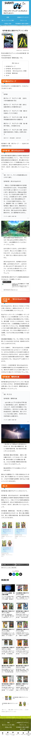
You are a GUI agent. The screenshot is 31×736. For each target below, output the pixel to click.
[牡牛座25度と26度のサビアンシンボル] (21, 525)
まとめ (7, 75)
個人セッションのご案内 (8, 724)
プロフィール (22, 724)
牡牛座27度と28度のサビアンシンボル (7, 549)
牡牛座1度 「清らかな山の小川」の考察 (16, 71)
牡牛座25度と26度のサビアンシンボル (20, 531)
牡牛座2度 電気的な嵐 (11, 73)
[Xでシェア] (10, 574)
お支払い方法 (8, 727)
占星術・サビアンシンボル (8, 564)
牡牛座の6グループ (10, 66)
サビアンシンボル (7, 567)
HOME (8, 722)
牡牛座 (14, 567)
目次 (13, 63)
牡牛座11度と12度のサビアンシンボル (7, 531)
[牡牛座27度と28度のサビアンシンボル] (7, 543)
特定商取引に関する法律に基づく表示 (22, 728)
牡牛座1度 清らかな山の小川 (13, 68)
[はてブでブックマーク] (13, 574)
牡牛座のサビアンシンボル (23, 564)
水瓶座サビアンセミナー (23, 722)
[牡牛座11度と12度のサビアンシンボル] (7, 525)
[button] (20, 574)
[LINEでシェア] (17, 574)
